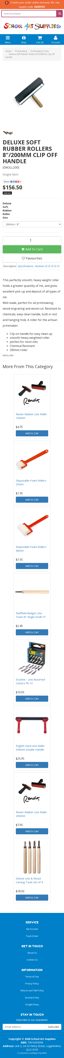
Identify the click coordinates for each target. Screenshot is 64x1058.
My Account (32, 929)
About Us (32, 952)
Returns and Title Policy (32, 990)
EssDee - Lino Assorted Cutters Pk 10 (30, 681)
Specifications (26, 266)
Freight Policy (32, 1004)
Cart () (39, 42)
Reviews (40, 266)
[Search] (60, 13)
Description (9, 266)
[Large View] (8, 132)
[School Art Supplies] (32, 24)
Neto (44, 1053)
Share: (7, 181)
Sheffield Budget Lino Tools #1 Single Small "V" (31, 615)
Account (56, 42)
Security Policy (32, 997)
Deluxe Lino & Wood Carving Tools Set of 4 (29, 880)
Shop (23, 42)
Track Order (32, 936)
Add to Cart (33, 249)
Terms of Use (32, 976)
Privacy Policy (32, 983)
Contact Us (32, 959)
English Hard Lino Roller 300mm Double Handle (30, 747)
